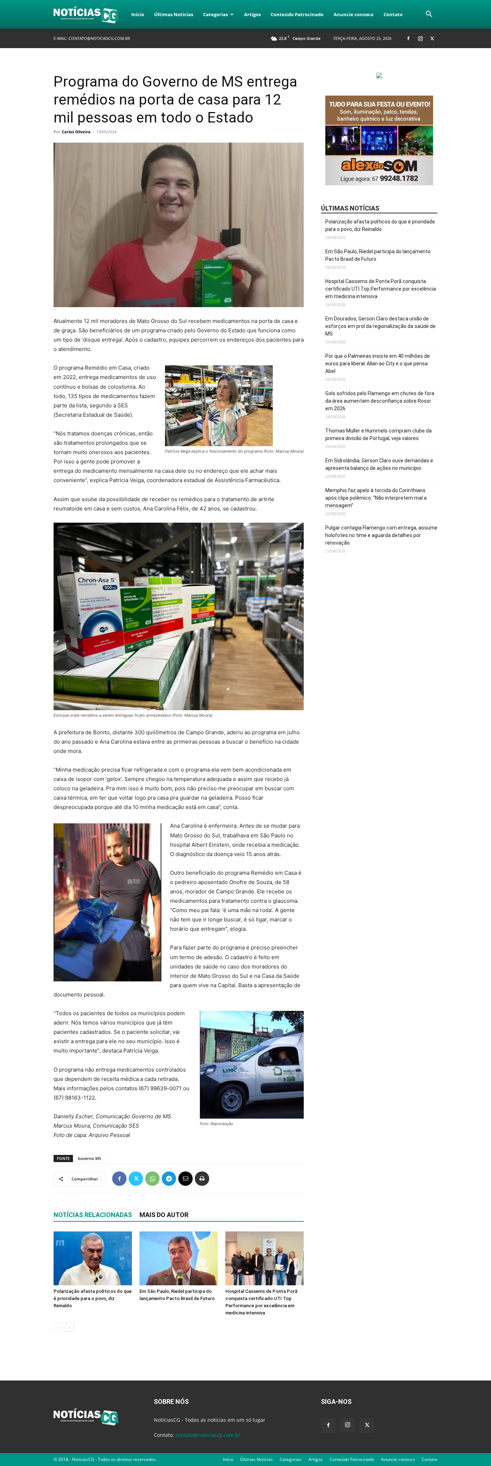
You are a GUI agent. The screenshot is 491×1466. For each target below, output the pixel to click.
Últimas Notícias (173, 14)
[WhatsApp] (152, 1178)
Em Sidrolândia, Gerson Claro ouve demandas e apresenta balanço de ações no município (379, 464)
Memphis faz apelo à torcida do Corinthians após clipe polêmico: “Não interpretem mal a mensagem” (376, 497)
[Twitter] (432, 38)
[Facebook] (408, 38)
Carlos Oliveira (76, 131)
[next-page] (69, 1327)
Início (137, 14)
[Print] (202, 1178)
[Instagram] (420, 38)
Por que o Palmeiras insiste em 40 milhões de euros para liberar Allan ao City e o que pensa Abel (377, 363)
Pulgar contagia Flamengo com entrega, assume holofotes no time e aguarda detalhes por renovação (381, 535)
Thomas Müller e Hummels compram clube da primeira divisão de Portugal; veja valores (378, 434)
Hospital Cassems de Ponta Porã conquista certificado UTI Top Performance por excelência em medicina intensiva (380, 288)
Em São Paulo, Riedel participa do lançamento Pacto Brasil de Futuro (378, 255)
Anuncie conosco (353, 14)
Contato (393, 14)
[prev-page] (58, 1327)
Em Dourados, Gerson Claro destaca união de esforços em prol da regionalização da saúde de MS (380, 326)
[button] (428, 14)
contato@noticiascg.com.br (99, 38)
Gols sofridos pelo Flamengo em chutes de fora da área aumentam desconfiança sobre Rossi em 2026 (379, 400)
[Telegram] (169, 1178)
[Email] (185, 1178)
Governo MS (89, 1158)
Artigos (252, 14)
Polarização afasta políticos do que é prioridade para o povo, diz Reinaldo (93, 1298)
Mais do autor (163, 1214)
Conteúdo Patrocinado (297, 14)
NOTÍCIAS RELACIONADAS (93, 1214)
